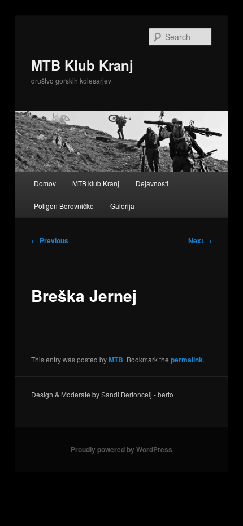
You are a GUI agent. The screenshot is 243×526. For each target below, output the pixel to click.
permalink (187, 359)
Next (200, 240)
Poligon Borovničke (64, 206)
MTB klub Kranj (95, 183)
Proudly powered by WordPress (121, 449)
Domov (45, 183)
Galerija (122, 206)
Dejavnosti (152, 183)
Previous (49, 240)
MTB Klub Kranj (82, 64)
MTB (116, 359)
